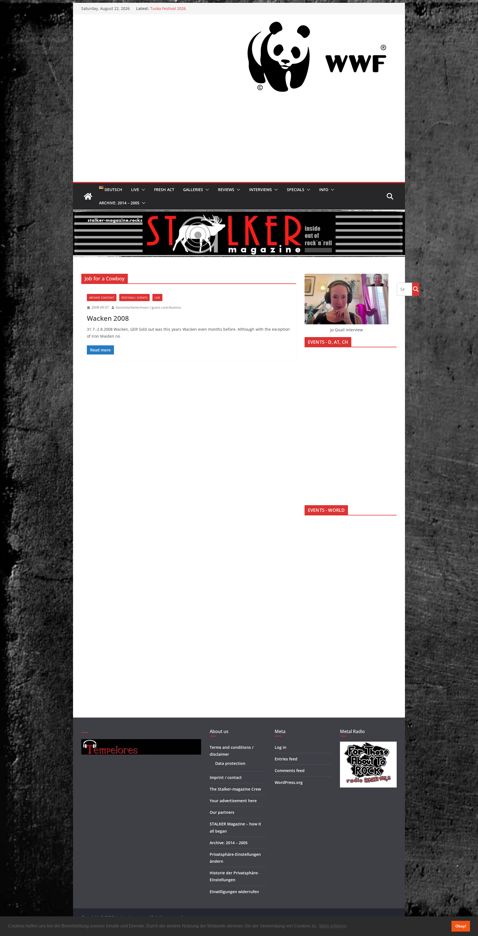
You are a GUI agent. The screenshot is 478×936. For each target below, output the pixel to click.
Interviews (260, 189)
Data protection (230, 763)
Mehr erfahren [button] (333, 926)
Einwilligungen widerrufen (234, 891)
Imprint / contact (226, 777)
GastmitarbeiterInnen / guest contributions (148, 307)
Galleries (193, 189)
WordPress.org (289, 782)
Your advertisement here (233, 800)
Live (135, 189)
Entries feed (286, 759)
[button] (142, 190)
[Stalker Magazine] (88, 196)
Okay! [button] (460, 926)
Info (323, 189)
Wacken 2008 (108, 318)
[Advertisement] (239, 140)
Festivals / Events (134, 297)
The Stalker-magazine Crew (235, 789)
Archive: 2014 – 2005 (119, 202)
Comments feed (290, 770)
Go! (415, 289)
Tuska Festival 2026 (168, 9)
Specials (295, 189)
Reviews (226, 189)
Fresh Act (164, 189)
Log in (280, 747)
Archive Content (101, 297)
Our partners (222, 812)
